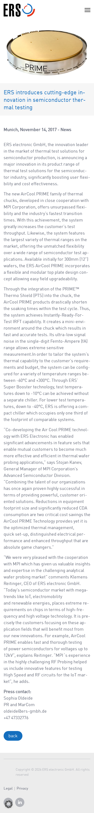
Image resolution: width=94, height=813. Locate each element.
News (65, 130)
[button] (8, 804)
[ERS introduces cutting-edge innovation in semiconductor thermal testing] (47, 51)
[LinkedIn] (19, 802)
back (13, 736)
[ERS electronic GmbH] (19, 10)
